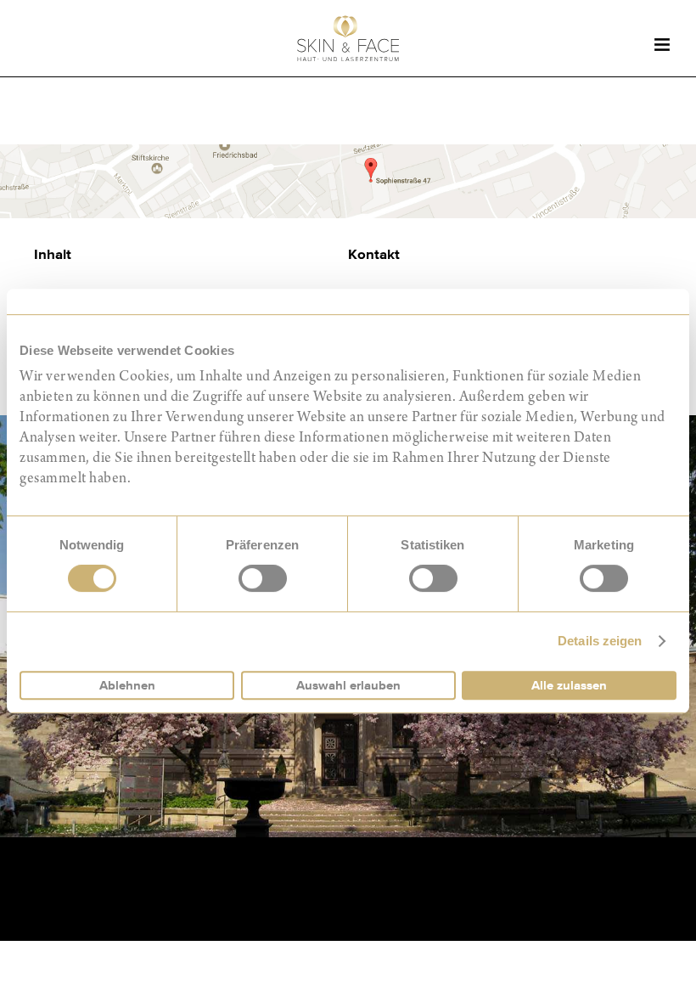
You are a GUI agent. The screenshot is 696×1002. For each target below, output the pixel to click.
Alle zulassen (569, 685)
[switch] (263, 578)
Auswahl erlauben (348, 685)
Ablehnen (127, 685)
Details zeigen (600, 640)
